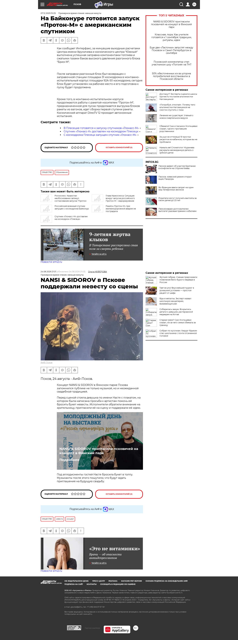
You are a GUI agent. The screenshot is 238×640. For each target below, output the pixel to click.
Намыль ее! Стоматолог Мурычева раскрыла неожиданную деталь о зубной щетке (176, 150)
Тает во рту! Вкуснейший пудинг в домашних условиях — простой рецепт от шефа (176, 290)
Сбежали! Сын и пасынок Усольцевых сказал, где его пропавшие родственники (178, 129)
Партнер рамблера (92, 628)
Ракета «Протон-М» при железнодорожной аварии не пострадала (121, 208)
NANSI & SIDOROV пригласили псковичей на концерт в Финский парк (171, 24)
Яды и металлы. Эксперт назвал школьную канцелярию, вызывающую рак (175, 301)
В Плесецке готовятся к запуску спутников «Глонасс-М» (101, 128)
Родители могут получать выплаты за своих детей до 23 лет (178, 199)
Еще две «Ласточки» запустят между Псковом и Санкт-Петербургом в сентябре (171, 50)
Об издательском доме (76, 581)
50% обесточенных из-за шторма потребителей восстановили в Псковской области (171, 76)
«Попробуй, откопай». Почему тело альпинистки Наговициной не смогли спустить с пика (177, 107)
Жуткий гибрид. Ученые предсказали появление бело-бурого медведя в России (178, 280)
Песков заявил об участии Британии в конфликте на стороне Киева (177, 167)
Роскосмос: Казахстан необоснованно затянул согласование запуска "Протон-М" (64, 199)
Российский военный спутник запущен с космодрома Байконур (72, 207)
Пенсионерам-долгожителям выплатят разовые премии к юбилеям (177, 210)
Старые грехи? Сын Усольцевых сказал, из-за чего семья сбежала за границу (177, 322)
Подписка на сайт (73, 584)
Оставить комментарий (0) (119, 147)
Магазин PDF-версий (131, 581)
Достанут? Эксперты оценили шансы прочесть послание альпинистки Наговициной (178, 96)
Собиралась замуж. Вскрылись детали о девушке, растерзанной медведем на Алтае (176, 312)
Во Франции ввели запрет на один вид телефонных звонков (176, 188)
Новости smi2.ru (51, 261)
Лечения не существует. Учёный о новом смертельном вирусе (176, 116)
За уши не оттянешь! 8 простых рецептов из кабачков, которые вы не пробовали (178, 139)
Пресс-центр (98, 581)
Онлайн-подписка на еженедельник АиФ (167, 581)
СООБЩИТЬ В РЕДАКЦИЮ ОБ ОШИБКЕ (118, 584)
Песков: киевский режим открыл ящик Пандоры (175, 178)
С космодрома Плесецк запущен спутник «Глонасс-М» (100, 134)
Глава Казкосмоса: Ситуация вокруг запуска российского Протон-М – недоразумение (120, 198)
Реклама (112, 581)
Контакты (91, 584)
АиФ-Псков (46, 362)
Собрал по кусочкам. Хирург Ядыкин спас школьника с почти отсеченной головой (178, 333)
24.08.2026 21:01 (48, 271)
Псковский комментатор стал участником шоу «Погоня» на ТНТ (171, 63)
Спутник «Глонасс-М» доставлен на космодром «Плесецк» (71, 217)
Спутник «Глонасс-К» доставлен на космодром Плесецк (101, 131)
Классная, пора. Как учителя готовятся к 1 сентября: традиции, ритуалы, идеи (171, 37)
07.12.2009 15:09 (48, 13)
